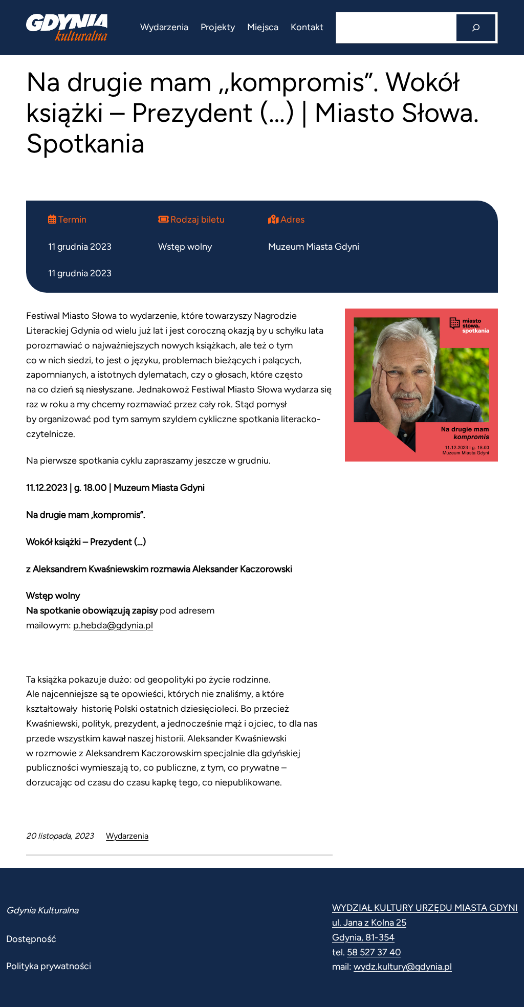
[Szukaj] (475, 27)
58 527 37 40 (374, 952)
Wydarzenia (127, 836)
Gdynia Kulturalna (42, 910)
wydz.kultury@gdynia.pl (403, 966)
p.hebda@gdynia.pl (113, 625)
